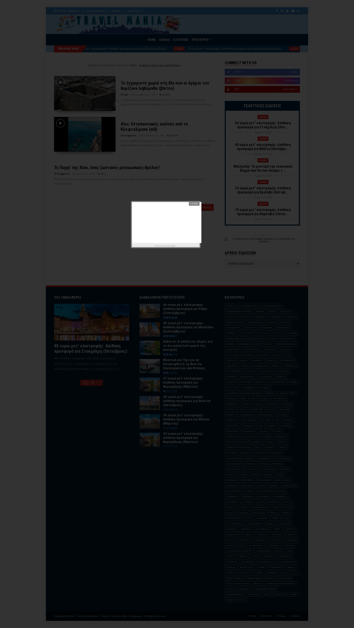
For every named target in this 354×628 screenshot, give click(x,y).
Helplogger (171, 245)
